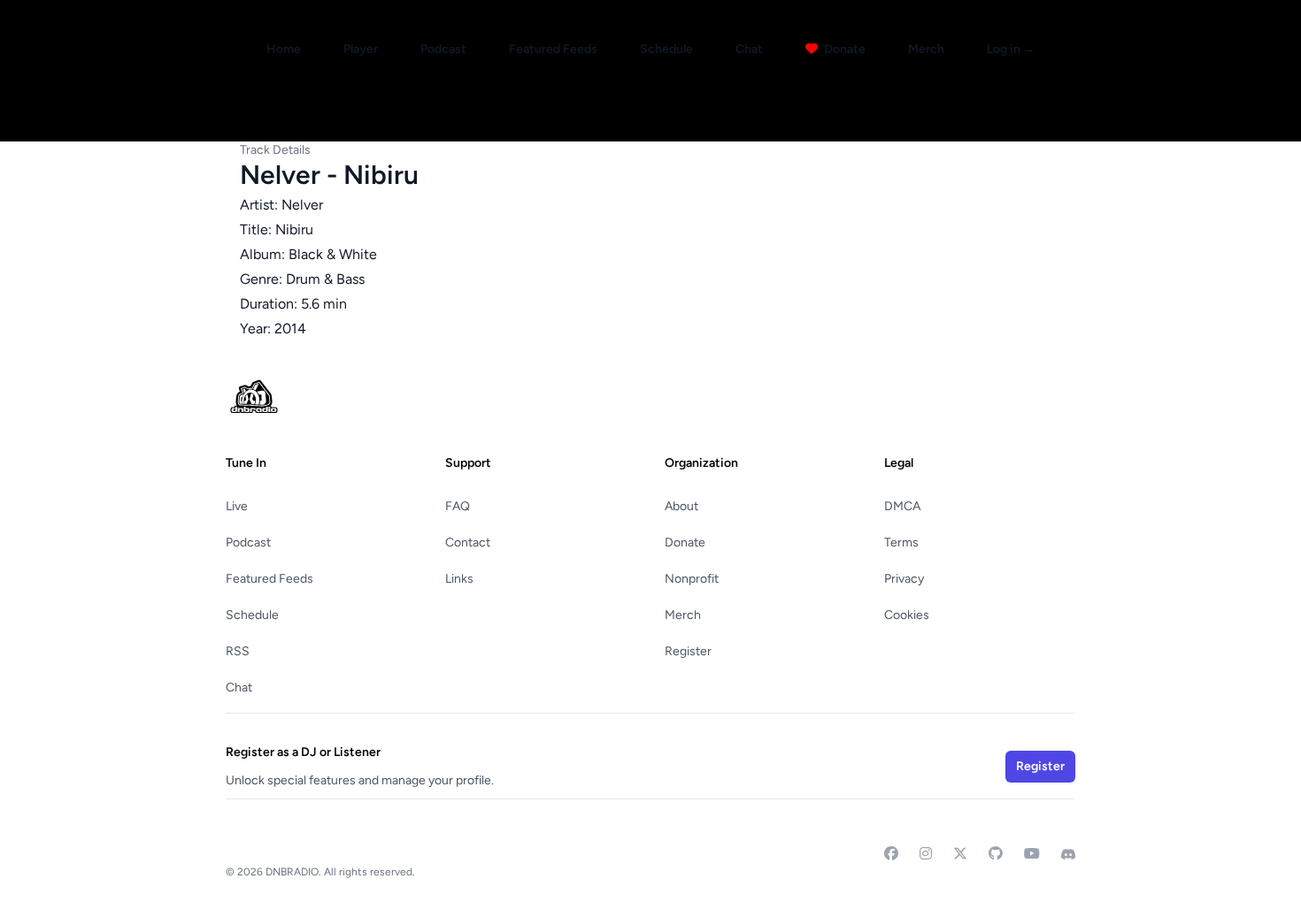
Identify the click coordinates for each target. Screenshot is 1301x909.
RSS (238, 651)
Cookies (906, 615)
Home (283, 49)
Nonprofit (692, 578)
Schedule (666, 49)
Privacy (904, 578)
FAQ (457, 506)
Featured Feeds (553, 49)
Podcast (443, 49)
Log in (1011, 49)
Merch (926, 49)
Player (360, 49)
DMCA (902, 506)
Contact (467, 542)
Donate (843, 49)
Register (688, 651)
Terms (901, 542)
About (681, 506)
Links (459, 578)
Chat (749, 49)
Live (237, 506)
